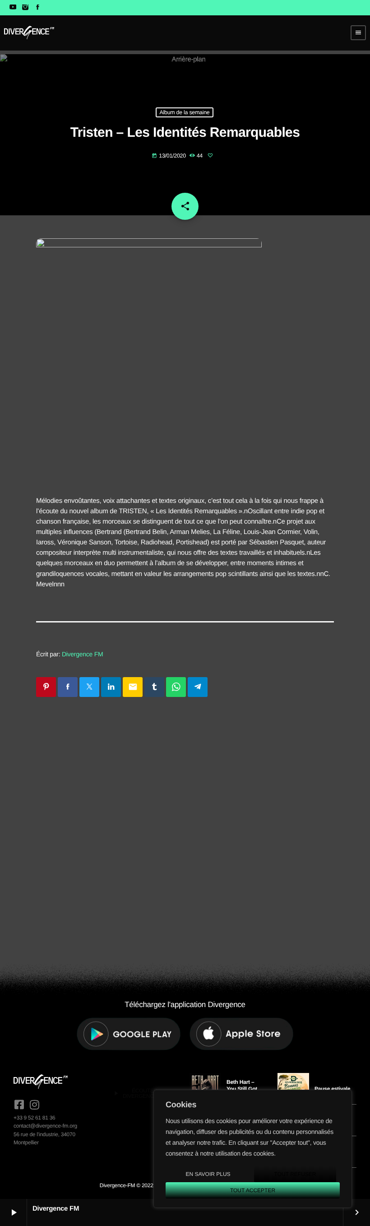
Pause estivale (332, 1089)
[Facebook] (37, 8)
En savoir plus (207, 1174)
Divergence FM (82, 654)
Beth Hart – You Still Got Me (242, 1088)
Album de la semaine (184, 112)
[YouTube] (12, 8)
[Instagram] (25, 8)
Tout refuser (295, 1174)
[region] (252, 1149)
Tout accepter (252, 1190)
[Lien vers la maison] (29, 32)
